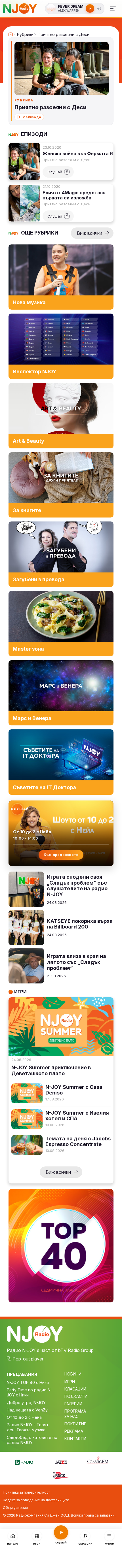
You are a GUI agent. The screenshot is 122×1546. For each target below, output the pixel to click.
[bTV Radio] (24, 1461)
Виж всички (89, 233)
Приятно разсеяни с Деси (67, 160)
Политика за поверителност (26, 1492)
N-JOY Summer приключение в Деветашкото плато (51, 1070)
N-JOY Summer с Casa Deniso (73, 1090)
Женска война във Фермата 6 (78, 153)
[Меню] (113, 8)
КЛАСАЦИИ (75, 1389)
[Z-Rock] (61, 1474)
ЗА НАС (71, 1416)
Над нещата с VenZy (27, 1409)
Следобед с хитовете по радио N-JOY (32, 1440)
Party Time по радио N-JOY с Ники (29, 1392)
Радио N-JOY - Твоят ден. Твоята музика (28, 1427)
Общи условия (15, 1507)
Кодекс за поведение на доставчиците (36, 1500)
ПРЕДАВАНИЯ (22, 1374)
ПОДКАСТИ (75, 1396)
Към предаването (61, 855)
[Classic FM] (97, 1460)
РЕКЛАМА (73, 1431)
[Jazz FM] (61, 1461)
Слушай (54, 172)
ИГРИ (69, 1381)
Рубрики (25, 34)
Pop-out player (27, 1358)
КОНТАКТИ (75, 1438)
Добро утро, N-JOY (26, 1402)
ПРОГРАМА (75, 1411)
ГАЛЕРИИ (73, 1403)
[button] (99, 8)
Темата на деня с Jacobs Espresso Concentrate (78, 1141)
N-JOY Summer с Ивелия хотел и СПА (77, 1116)
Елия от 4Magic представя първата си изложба (74, 195)
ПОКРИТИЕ (75, 1423)
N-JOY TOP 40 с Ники (28, 1382)
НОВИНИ (72, 1374)
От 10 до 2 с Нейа (24, 1417)
